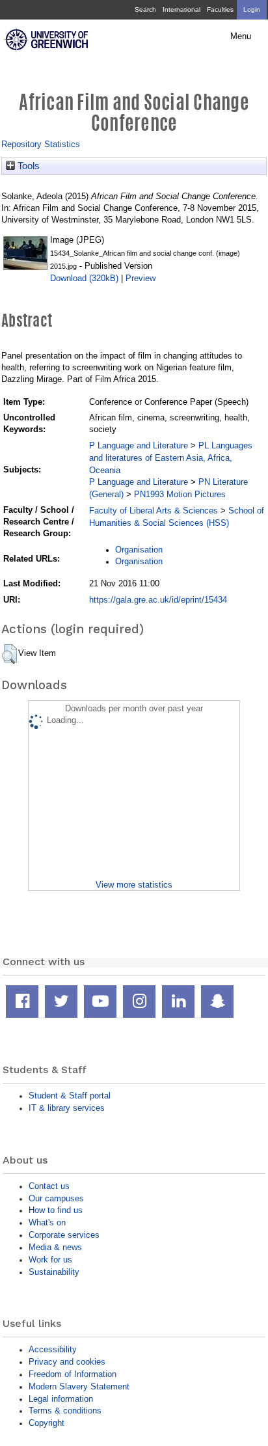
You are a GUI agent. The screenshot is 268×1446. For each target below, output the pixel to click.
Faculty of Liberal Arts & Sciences (153, 510)
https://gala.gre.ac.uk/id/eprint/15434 (158, 600)
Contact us (49, 1186)
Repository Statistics (40, 144)
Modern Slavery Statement (79, 1386)
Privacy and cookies (67, 1362)
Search (145, 9)
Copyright (46, 1423)
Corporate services (64, 1235)
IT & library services (67, 1108)
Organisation (139, 549)
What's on (47, 1222)
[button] (9, 654)
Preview (140, 278)
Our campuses (56, 1198)
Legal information (61, 1399)
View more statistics (134, 885)
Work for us (50, 1259)
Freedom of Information (72, 1374)
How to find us (56, 1210)
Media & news (55, 1247)
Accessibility (53, 1349)
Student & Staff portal (70, 1095)
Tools (27, 166)
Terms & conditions (65, 1410)
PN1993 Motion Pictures (180, 494)
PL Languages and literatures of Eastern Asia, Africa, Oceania (170, 458)
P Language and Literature (138, 445)
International (181, 9)
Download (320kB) (84, 278)
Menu (240, 36)
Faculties (220, 9)
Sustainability (54, 1272)
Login (251, 9)
